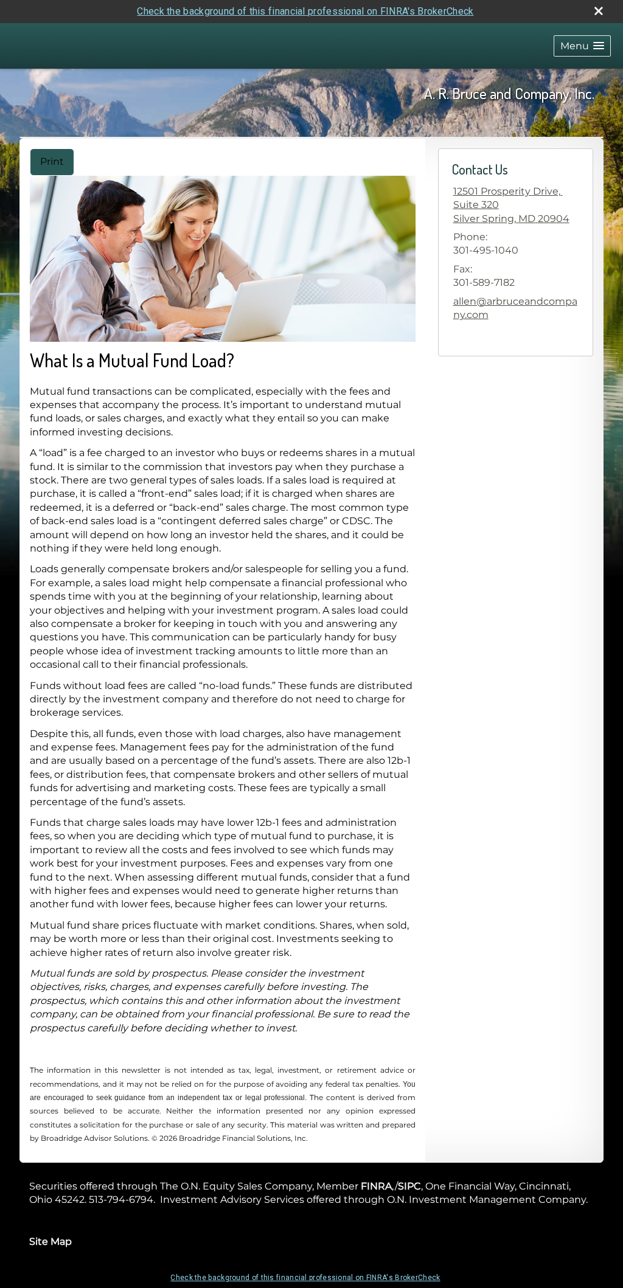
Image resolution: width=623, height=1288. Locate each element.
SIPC (409, 1186)
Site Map (50, 1241)
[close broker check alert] (599, 11)
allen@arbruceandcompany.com (515, 308)
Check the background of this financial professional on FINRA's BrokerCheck (305, 11)
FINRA (376, 1186)
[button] (582, 46)
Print (52, 161)
